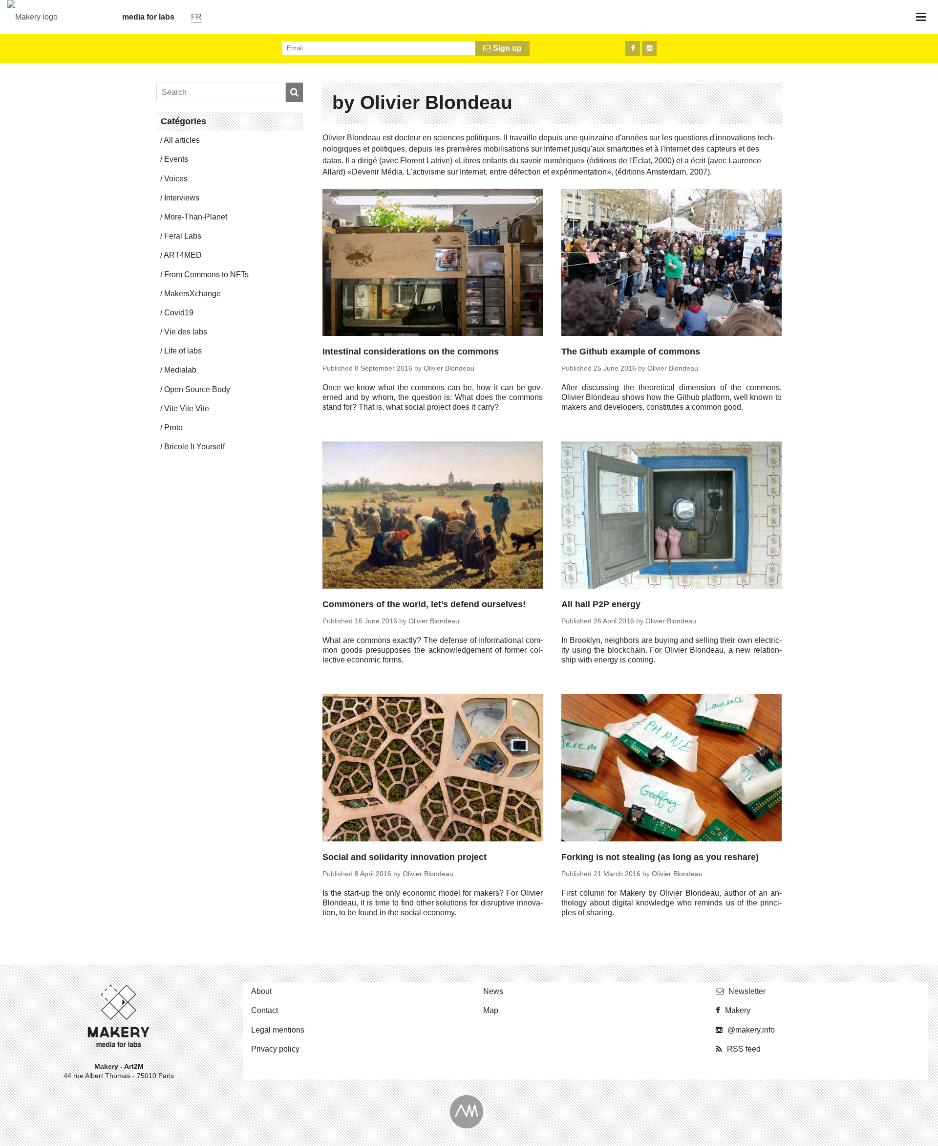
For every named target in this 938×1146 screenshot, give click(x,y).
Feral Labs (182, 236)
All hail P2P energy (600, 604)
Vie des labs (185, 332)
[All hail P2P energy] (671, 516)
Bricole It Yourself (194, 446)
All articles (182, 140)
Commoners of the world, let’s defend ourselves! (424, 604)
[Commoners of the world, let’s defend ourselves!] (432, 516)
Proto (173, 427)
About (261, 991)
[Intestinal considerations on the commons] (432, 264)
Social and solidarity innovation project (404, 857)
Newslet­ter (747, 991)
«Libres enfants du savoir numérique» (519, 160)
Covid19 (178, 313)
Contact (264, 1010)
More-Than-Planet (195, 217)
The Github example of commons (630, 351)
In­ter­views (181, 198)
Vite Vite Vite (186, 408)
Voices (176, 179)
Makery (737, 1010)
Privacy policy (275, 1049)
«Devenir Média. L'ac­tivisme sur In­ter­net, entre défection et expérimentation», (480, 172)
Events (176, 159)
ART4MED (183, 255)
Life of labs (183, 351)
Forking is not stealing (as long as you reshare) (660, 857)
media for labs (148, 17)
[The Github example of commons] (671, 264)
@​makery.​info (751, 1030)
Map (490, 1010)
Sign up (506, 48)
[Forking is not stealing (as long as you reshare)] (671, 769)
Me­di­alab (180, 370)
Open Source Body (197, 389)
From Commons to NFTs (206, 274)
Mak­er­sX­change (192, 293)
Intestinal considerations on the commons (410, 351)
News (493, 991)
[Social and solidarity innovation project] (432, 769)
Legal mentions (277, 1030)
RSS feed (744, 1049)
